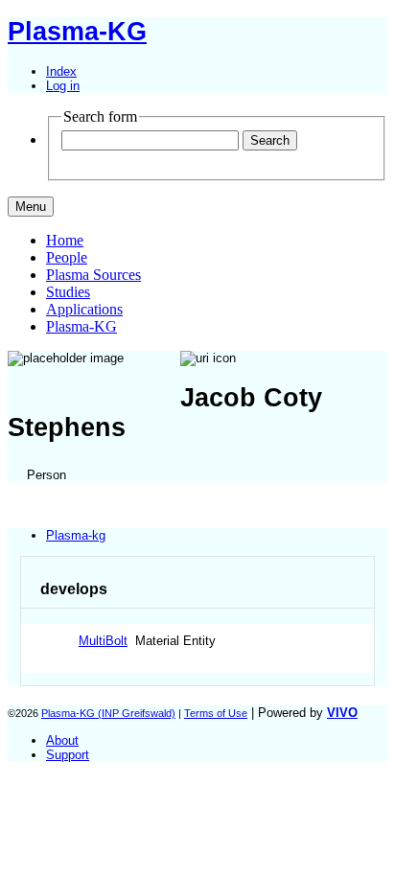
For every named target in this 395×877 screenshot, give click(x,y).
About (62, 740)
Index (61, 71)
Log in (63, 86)
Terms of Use (215, 713)
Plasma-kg (75, 535)
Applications (84, 309)
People (66, 257)
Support (67, 755)
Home (64, 240)
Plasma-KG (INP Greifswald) (108, 713)
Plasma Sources (93, 274)
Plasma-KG (81, 326)
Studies (68, 292)
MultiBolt (103, 641)
